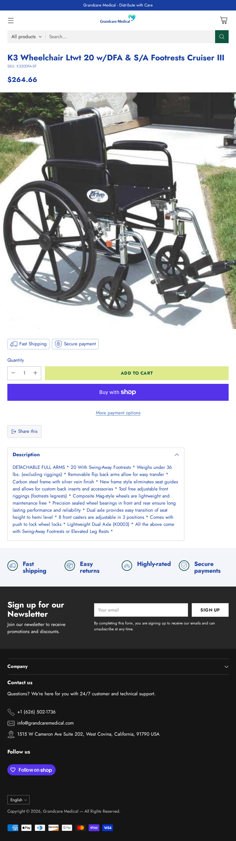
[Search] (222, 36)
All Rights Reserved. (102, 811)
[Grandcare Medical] (118, 20)
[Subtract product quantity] (13, 373)
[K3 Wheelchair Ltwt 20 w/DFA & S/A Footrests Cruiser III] (118, 210)
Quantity (15, 360)
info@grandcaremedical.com (45, 723)
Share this (27, 431)
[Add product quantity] (35, 373)
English (16, 800)
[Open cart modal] (223, 20)
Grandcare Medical (60, 811)
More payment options (118, 412)
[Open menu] (10, 20)
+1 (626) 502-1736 (36, 712)
